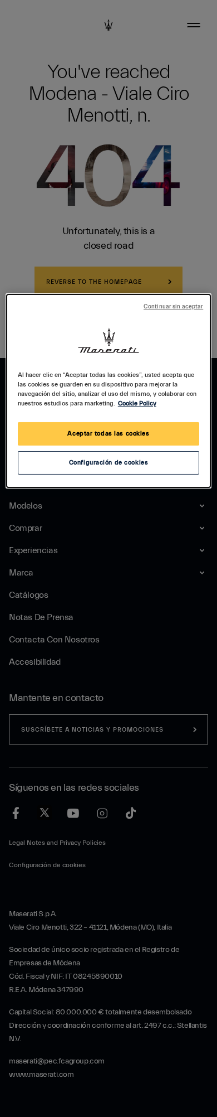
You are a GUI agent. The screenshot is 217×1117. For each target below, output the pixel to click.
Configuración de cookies (109, 462)
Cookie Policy (137, 403)
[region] (109, 391)
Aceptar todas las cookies (108, 433)
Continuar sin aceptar (173, 306)
